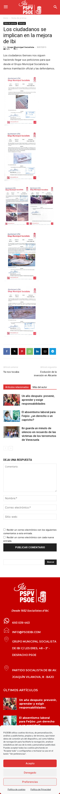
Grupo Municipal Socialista (20, 47)
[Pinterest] (22, 351)
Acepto (30, 763)
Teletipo (22, 23)
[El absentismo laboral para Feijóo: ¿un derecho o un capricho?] (11, 416)
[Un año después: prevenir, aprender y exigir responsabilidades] (11, 400)
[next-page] (11, 448)
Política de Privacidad (40, 789)
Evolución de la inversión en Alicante (45, 373)
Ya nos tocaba (11, 371)
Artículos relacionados (17, 387)
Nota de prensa (19, 18)
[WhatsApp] (29, 351)
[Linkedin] (37, 351)
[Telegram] (52, 351)
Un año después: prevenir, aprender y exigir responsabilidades (38, 399)
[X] (14, 351)
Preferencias (30, 781)
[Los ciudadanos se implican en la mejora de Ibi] (30, 592)
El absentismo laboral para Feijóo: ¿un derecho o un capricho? (39, 415)
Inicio (5, 18)
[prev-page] (5, 448)
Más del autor (40, 387)
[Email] (45, 351)
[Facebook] (6, 351)
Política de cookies (16, 789)
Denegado (30, 772)
